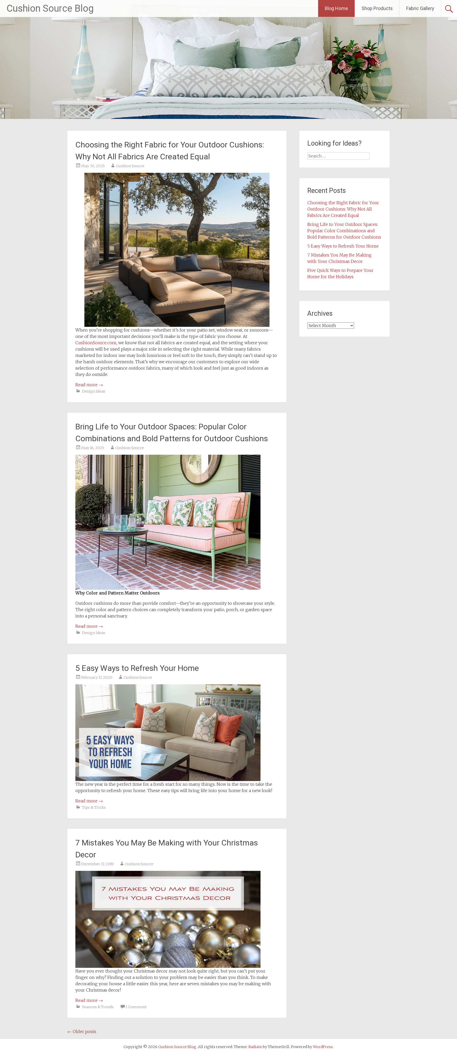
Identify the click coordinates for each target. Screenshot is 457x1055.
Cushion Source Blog (50, 8)
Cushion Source (130, 166)
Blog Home (336, 8)
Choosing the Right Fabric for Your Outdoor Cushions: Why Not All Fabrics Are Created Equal (343, 209)
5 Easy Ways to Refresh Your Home (137, 668)
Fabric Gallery (420, 8)
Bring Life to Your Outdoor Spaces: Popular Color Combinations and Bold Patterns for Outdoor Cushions (344, 231)
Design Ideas (93, 391)
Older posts (81, 1031)
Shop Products (377, 8)
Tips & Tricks (94, 807)
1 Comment (136, 1007)
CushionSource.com (95, 342)
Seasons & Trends (98, 1007)
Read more (89, 384)
